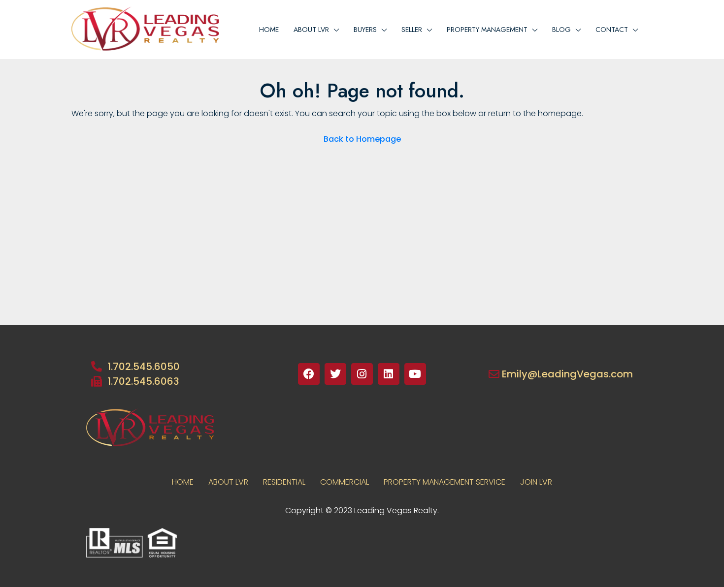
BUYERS (365, 29)
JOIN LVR (536, 482)
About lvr (311, 29)
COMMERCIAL (344, 482)
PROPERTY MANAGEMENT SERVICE (444, 482)
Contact (611, 29)
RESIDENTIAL (284, 482)
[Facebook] (309, 374)
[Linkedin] (388, 374)
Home (269, 29)
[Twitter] (335, 374)
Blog (561, 29)
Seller (411, 29)
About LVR (228, 482)
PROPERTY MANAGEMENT (487, 29)
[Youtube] (415, 374)
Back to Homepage (362, 139)
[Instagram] (362, 374)
